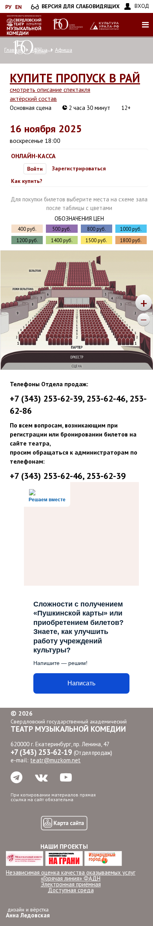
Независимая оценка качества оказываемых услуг (70, 872)
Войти (35, 168)
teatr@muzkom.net (55, 760)
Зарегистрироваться (79, 168)
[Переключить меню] (145, 25)
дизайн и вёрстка (28, 912)
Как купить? (26, 180)
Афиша (63, 49)
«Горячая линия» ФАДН (70, 878)
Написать (81, 683)
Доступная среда (71, 890)
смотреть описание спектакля (50, 89)
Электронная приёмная (71, 884)
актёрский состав (33, 98)
